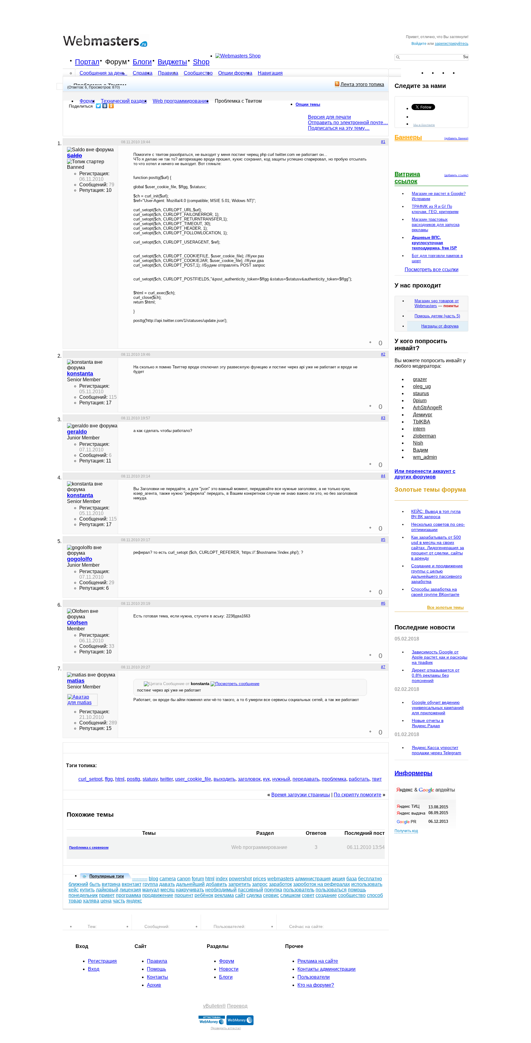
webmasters (280, 878)
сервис (271, 895)
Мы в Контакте (424, 124)
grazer (420, 379)
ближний (78, 884)
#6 (383, 603)
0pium (420, 400)
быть (94, 884)
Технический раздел (124, 101)
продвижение (157, 895)
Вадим (420, 450)
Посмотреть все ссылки (431, 269)
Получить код (406, 831)
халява (91, 900)
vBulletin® (214, 1006)
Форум (116, 62)
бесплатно (370, 878)
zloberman (424, 435)
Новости (228, 969)
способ (375, 895)
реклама (224, 895)
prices (259, 878)
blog (153, 878)
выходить (224, 779)
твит (377, 779)
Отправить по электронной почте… (348, 122)
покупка (273, 889)
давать (167, 884)
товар (75, 900)
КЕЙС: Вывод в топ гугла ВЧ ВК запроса (436, 514)
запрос (260, 884)
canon (184, 878)
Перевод (237, 1006)
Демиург (422, 414)
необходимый (221, 889)
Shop (201, 62)
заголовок (249, 779)
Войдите (419, 44)
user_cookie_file (193, 779)
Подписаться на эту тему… (339, 128)
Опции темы (308, 104)
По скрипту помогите (357, 794)
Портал (87, 62)
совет (308, 895)
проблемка (334, 779)
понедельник (83, 895)
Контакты (157, 977)
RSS (463, 73)
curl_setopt (90, 779)
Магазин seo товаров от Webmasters (437, 303)
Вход (93, 969)
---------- (140, 878)
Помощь (156, 969)
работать (359, 779)
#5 (383, 539)
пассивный (250, 889)
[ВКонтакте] (105, 106)
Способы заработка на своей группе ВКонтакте (435, 592)
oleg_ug (422, 386)
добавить (216, 884)
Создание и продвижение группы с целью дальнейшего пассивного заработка (437, 573)
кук (266, 779)
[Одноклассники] (111, 106)
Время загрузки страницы (300, 794)
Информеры (413, 773)
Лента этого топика (362, 84)
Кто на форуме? (315, 985)
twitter (166, 779)
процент (184, 895)
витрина (111, 884)
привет (107, 895)
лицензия (130, 889)
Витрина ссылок (407, 177)
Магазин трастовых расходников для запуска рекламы (435, 224)
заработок (280, 884)
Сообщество (198, 73)
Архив (154, 985)
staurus (421, 393)
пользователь (298, 889)
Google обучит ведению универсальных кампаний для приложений (438, 707)
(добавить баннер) (456, 138)
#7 (383, 667)
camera (167, 878)
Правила (168, 73)
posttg (133, 779)
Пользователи (313, 977)
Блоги (142, 62)
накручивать (190, 889)
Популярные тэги (106, 876)
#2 (383, 354)
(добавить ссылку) (456, 175)
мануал (150, 889)
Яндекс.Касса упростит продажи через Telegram (436, 750)
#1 (383, 142)
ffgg (109, 779)
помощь (357, 889)
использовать (366, 884)
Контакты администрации (326, 969)
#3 (383, 418)
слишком (290, 895)
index (222, 878)
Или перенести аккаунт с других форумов (425, 474)
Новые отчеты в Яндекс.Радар (427, 723)
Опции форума (235, 73)
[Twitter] (98, 106)
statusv (150, 779)
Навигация (270, 73)
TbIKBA (421, 421)
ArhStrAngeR (427, 407)
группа (150, 884)
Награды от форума (439, 326)
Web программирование (181, 101)
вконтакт (131, 884)
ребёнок (204, 895)
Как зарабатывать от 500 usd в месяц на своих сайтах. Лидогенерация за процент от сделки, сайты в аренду (437, 548)
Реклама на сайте (317, 961)
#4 (383, 476)
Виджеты (172, 62)
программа (128, 895)
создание (326, 895)
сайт (240, 895)
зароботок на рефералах (321, 884)
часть (119, 900)
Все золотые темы (445, 607)
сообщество (352, 895)
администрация (313, 878)
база (351, 878)
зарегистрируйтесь (451, 44)
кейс (74, 889)
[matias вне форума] (82, 700)
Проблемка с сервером (88, 847)
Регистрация (102, 961)
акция (338, 878)
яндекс (134, 900)
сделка (254, 895)
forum (198, 878)
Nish (418, 443)
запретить (239, 884)
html (119, 779)
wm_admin (425, 457)
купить (87, 889)
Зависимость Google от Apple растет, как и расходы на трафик (439, 657)
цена (106, 900)
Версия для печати (329, 117)
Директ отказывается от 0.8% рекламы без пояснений (435, 675)
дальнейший (190, 884)
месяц (167, 889)
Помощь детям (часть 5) (437, 316)
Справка (142, 73)
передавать (306, 779)
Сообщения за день (103, 73)
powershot (240, 878)
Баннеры (408, 137)
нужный (281, 779)
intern (419, 428)
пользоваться (331, 889)
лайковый (107, 889)
